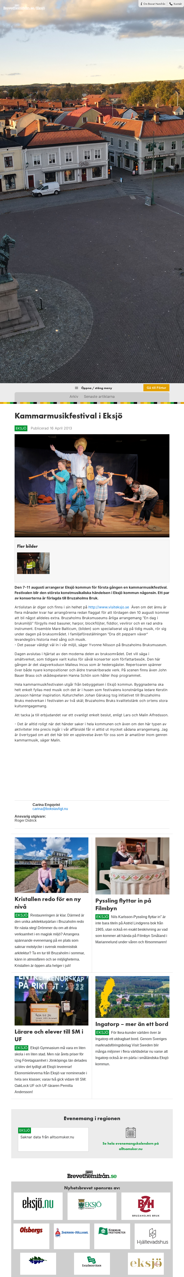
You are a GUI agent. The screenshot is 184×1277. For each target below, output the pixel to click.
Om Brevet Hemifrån (154, 4)
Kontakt (178, 4)
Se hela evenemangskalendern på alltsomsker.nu (131, 1146)
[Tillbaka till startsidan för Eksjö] (22, 4)
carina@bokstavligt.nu (50, 809)
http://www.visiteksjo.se (109, 607)
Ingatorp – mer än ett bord (131, 1024)
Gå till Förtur (156, 387)
